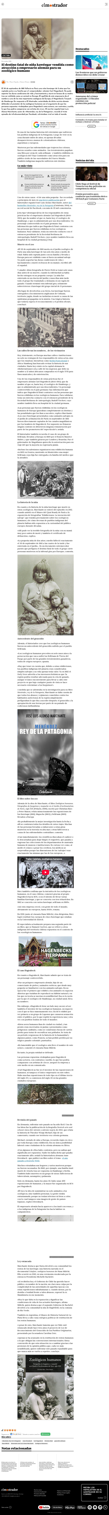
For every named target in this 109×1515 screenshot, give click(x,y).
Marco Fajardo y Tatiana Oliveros (19, 82)
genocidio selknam (59, 1441)
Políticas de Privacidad (40, 1495)
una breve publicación (49, 200)
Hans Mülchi (5, 1443)
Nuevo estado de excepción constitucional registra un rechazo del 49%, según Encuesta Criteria (60, 187)
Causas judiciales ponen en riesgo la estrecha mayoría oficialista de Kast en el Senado (34, 187)
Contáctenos (60, 1494)
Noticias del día (85, 160)
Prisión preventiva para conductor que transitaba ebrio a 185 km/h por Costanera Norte (91, 196)
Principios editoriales (39, 1493)
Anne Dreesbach (27, 1441)
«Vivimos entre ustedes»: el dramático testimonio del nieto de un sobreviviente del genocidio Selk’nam (28, 1464)
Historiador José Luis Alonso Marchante (22, 1443)
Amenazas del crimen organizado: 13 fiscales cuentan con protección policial (87, 100)
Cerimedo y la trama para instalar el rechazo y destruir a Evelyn (91, 121)
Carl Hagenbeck (38, 1441)
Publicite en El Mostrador (63, 1491)
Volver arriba (4, 1507)
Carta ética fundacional (40, 1492)
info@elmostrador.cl (15, 1496)
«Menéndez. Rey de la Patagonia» (11, 1441)
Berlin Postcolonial (58, 361)
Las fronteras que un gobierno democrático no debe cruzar (91, 73)
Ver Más (91, 126)
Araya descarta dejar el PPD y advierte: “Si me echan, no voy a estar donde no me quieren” (59, 178)
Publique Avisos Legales (63, 1492)
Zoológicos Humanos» (41, 1443)
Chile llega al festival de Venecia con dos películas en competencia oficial (91, 186)
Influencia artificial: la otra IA (88, 114)
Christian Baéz (49, 1441)
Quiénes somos (38, 1490)
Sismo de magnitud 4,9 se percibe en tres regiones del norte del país (34, 177)
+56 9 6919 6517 (5, 1496)
